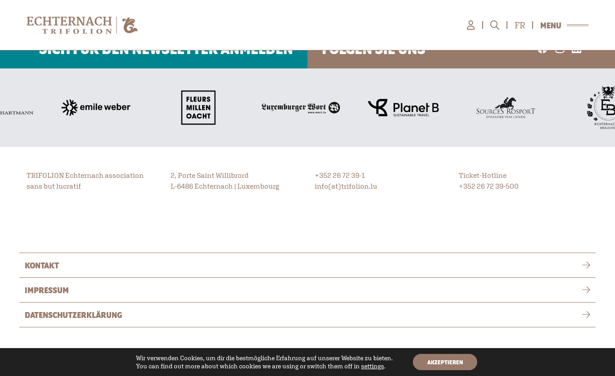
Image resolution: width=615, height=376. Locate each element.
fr (520, 25)
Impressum (47, 290)
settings (372, 366)
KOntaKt (42, 265)
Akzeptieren (445, 362)
